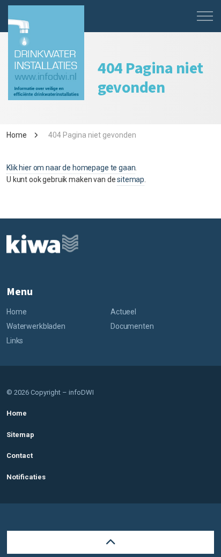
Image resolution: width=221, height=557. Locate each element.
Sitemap (20, 435)
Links (14, 340)
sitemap (130, 179)
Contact (19, 455)
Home (16, 311)
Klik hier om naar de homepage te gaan (70, 167)
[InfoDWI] (46, 52)
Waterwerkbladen (35, 326)
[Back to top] (110, 542)
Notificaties (26, 477)
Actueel (123, 311)
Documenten (132, 326)
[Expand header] (205, 16)
